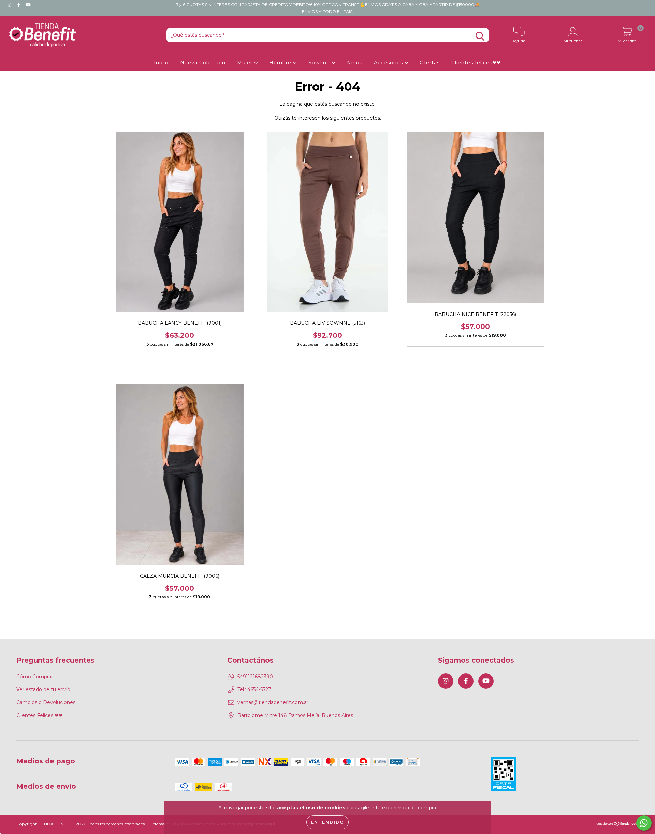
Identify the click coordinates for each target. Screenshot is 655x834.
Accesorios (389, 63)
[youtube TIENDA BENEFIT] (28, 5)
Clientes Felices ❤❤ (39, 715)
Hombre (281, 63)
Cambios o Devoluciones (45, 702)
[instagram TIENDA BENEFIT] (10, 5)
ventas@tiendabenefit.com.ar (272, 702)
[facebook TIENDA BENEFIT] (19, 5)
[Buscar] (480, 36)
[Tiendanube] (617, 824)
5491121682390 (255, 676)
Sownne (320, 63)
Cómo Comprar (34, 676)
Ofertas (430, 63)
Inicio (161, 63)
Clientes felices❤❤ (476, 63)
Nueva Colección (202, 63)
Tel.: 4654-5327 (254, 689)
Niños (354, 63)
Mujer (245, 63)
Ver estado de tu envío (43, 689)
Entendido (327, 822)
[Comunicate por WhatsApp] (644, 823)
